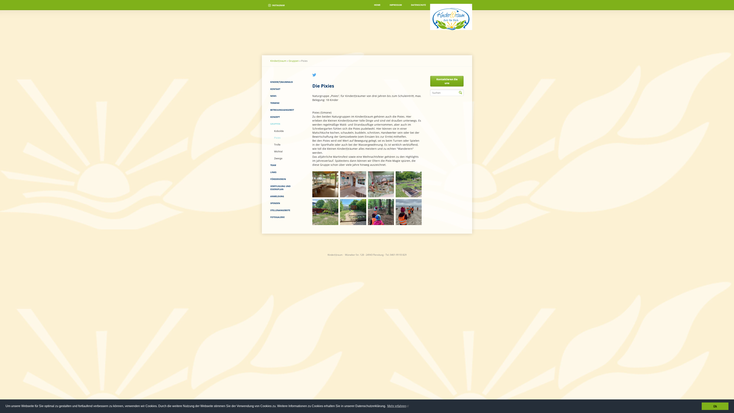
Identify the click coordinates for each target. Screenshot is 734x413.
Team (273, 165)
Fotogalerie (277, 217)
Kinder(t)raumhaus (281, 81)
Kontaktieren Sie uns (447, 81)
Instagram (278, 5)
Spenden (275, 203)
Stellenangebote (280, 210)
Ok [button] (715, 406)
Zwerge (278, 158)
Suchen (460, 92)
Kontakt (275, 89)
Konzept (275, 116)
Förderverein (278, 179)
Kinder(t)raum (278, 61)
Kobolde (279, 131)
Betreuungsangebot (282, 109)
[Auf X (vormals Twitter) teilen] (314, 76)
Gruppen (294, 61)
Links (273, 172)
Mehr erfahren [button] (396, 406)
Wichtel (278, 151)
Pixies (277, 137)
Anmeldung (277, 196)
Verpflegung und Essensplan (280, 188)
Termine (274, 103)
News (273, 95)
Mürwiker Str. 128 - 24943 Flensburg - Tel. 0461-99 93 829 (376, 254)
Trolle (277, 144)
